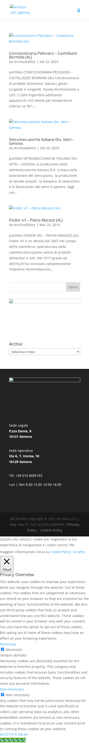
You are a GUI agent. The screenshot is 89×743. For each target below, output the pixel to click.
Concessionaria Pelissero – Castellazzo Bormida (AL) (43, 55)
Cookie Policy (51, 530)
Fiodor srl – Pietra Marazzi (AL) (36, 220)
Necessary (14, 649)
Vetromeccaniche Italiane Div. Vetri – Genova (41, 141)
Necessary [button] (8, 644)
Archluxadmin (25, 148)
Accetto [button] (79, 552)
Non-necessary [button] (12, 689)
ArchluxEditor (25, 61)
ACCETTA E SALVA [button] (14, 734)
